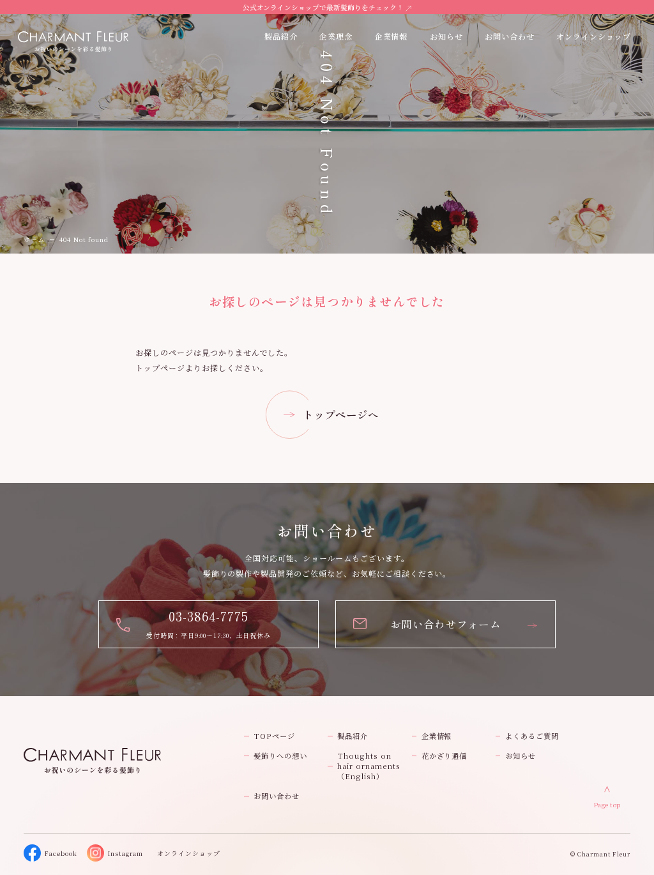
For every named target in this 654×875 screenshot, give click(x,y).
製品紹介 (352, 736)
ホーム (34, 239)
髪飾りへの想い (280, 755)
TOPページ (274, 736)
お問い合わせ (277, 796)
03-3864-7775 (208, 616)
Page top (607, 804)
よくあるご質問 (532, 736)
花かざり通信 (445, 755)
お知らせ (446, 36)
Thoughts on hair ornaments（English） (368, 765)
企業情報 (391, 36)
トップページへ (341, 414)
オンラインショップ (593, 36)
